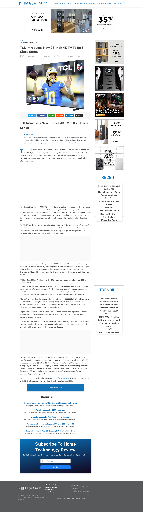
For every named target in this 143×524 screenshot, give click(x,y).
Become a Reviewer (71, 498)
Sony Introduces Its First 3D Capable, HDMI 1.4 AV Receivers (50, 431)
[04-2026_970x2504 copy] (71, 32)
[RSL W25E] (109, 169)
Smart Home (90, 3)
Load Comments (55, 388)
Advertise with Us (51, 485)
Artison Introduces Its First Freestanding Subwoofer (50, 417)
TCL (24, 149)
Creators (100, 3)
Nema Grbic (29, 134)
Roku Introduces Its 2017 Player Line (50, 410)
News (109, 3)
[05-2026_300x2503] (109, 63)
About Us (59, 498)
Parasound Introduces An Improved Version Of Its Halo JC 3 (50, 424)
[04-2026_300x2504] (109, 143)
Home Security (75, 488)
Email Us (84, 498)
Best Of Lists (118, 3)
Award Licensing (50, 492)
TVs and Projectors (60, 3)
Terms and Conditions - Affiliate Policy (80, 487)
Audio (72, 3)
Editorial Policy (50, 490)
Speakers (80, 3)
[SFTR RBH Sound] (109, 90)
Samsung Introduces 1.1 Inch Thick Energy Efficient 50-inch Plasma (50, 403)
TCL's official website (61, 378)
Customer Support (51, 487)
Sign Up (55, 467)
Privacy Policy (75, 485)
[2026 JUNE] (109, 116)
